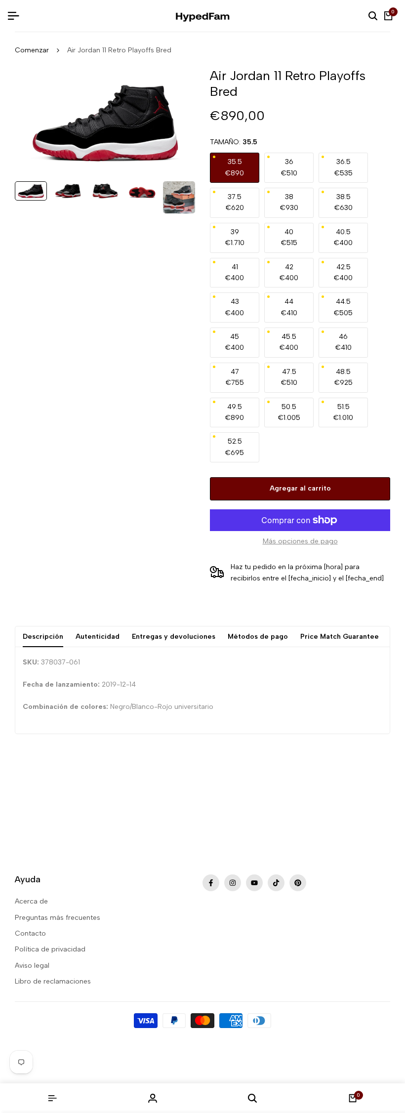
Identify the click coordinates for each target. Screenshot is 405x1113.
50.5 (289, 412)
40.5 (343, 237)
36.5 (343, 167)
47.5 (289, 377)
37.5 (235, 202)
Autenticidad (98, 636)
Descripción (43, 636)
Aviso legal (32, 965)
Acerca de (31, 901)
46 (343, 342)
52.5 (234, 446)
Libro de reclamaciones (53, 981)
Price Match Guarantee (339, 636)
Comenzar (32, 50)
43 (234, 307)
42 (289, 272)
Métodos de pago (258, 636)
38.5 (343, 202)
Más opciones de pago (300, 541)
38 (289, 202)
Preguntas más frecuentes (57, 917)
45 (234, 342)
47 (235, 377)
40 (289, 237)
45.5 (289, 342)
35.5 (234, 167)
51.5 (343, 412)
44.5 (343, 307)
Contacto (30, 933)
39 (234, 237)
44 (289, 307)
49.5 (234, 412)
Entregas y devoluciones (173, 636)
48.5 (343, 377)
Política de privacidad (50, 949)
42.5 (343, 272)
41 (234, 272)
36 (289, 167)
